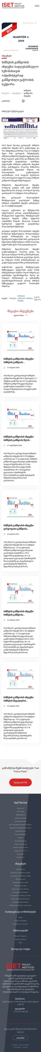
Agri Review (20, 869)
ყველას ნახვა (19, 315)
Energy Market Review (21, 902)
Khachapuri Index (20, 886)
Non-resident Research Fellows (20, 824)
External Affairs (20, 834)
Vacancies (20, 854)
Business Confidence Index (20, 873)
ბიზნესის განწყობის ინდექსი (28, 93)
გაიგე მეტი (20, 1038)
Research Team (20, 821)
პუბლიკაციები (20, 930)
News (20, 917)
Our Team (20, 811)
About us (20, 808)
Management (20, 815)
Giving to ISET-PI (20, 851)
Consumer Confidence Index (20, 876)
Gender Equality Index (20, 882)
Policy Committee (20, 844)
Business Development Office (20, 828)
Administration (20, 831)
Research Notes (20, 939)
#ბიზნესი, (29, 298)
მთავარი (5, 93)
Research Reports (20, 936)
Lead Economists (20, 818)
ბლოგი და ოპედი (20, 949)
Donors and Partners (20, 847)
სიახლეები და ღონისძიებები (20, 911)
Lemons (25, 1047)
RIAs (20, 942)
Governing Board (20, 841)
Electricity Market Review (20, 899)
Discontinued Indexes (20, 892)
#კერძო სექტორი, (37, 298)
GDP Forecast (20, 879)
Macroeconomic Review (20, 889)
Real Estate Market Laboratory (20, 905)
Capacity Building (20, 921)
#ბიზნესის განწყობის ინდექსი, (21, 298)
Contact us (20, 857)
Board (20, 838)
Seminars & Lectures (20, 924)
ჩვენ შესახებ (20, 802)
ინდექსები (16, 93)
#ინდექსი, (13, 298)
